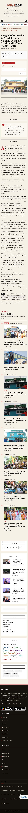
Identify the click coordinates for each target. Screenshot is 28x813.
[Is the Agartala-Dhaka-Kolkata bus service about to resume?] (15, 357)
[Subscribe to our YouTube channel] (13, 548)
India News (6, 621)
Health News (15, 673)
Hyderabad (19, 650)
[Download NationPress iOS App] (20, 709)
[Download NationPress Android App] (7, 709)
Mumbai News (4, 786)
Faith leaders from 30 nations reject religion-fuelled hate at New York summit (18, 581)
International (5, 753)
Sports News (6, 626)
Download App (6, 727)
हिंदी (17, 2)
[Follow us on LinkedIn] (16, 548)
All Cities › (5, 803)
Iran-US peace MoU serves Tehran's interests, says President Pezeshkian (18, 562)
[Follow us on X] (7, 548)
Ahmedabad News (11, 795)
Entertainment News (8, 628)
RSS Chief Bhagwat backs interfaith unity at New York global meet (18, 598)
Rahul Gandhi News (14, 676)
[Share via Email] (3, 56)
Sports (4, 763)
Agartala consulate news (17, 299)
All (25, 24)
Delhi (11, 647)
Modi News (6, 671)
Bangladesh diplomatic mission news (12, 303)
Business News (6, 624)
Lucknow (6, 656)
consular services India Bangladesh (14, 295)
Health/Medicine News (9, 632)
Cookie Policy (5, 737)
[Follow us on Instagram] (10, 548)
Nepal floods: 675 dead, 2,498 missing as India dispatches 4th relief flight (18, 571)
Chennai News (4, 790)
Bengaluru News (19, 786)
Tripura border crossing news (18, 297)
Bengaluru (17, 647)
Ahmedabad (11, 653)
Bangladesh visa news (6, 299)
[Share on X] (12, 53)
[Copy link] (7, 56)
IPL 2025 (12, 671)
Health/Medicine (6, 770)
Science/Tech (5, 766)
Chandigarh (13, 656)
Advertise (4, 724)
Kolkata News (12, 790)
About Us (4, 717)
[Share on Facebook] (15, 53)
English (12, 2)
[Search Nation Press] (26, 21)
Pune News (3, 795)
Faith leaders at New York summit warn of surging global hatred (18, 590)
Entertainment (5, 756)
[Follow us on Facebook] (4, 548)
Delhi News (11, 786)
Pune (5, 653)
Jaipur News (20, 795)
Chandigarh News (13, 799)
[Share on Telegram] (21, 53)
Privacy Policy (5, 731)
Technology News (7, 673)
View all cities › (8, 659)
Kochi (20, 656)
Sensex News (18, 671)
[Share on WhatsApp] (8, 53)
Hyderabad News (21, 790)
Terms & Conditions (7, 740)
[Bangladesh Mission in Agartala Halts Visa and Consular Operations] (15, 462)
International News (8, 622)
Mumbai (6, 647)
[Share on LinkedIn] (18, 53)
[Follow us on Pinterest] (20, 548)
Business (4, 760)
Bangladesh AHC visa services (12, 293)
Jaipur (18, 653)
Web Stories (5, 773)
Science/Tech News (7, 630)
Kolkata (12, 650)
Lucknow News (4, 799)
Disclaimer (4, 734)
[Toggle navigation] (2, 21)
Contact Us (5, 721)
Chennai (6, 650)
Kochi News (22, 799)
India (5, 390)
